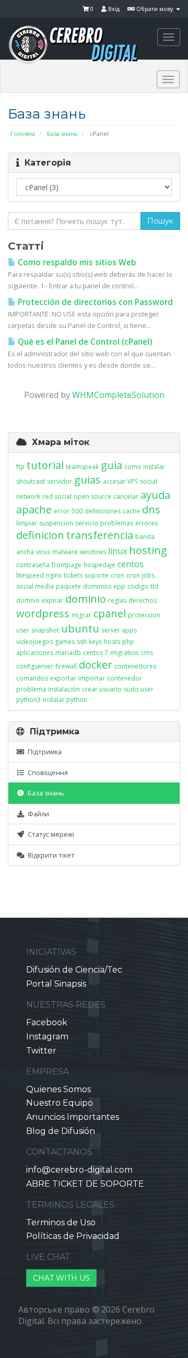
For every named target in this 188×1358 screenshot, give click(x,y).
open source (92, 496)
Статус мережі (49, 834)
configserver (34, 666)
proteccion (144, 615)
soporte (97, 575)
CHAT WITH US (61, 1278)
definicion (40, 535)
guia (111, 465)
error (61, 511)
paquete (68, 586)
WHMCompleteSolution (118, 395)
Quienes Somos (58, 1089)
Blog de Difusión (60, 1131)
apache (34, 509)
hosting (148, 550)
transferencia (99, 535)
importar (91, 678)
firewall (66, 666)
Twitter (41, 1051)
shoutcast (30, 481)
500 (77, 511)
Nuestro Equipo (59, 1103)
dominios (97, 586)
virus (43, 551)
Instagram (47, 1036)
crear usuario (102, 689)
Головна (22, 133)
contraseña (33, 564)
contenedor (124, 678)
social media (35, 586)
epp (119, 586)
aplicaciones (34, 652)
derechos (142, 600)
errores (146, 523)
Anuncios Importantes (72, 1117)
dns (151, 509)
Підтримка (43, 751)
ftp (20, 466)
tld (154, 586)
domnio (28, 600)
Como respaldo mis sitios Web (76, 262)
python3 (28, 699)
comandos (32, 678)
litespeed (30, 575)
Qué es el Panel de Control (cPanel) (84, 341)
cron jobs (140, 575)
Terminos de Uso (61, 1222)
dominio (85, 599)
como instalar (144, 466)
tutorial (45, 465)
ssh (82, 641)
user (22, 630)
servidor (59, 481)
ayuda (155, 495)
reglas (117, 600)
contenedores (135, 666)
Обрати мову (155, 9)
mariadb (68, 652)
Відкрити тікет (50, 855)
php (128, 641)
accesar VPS (120, 481)
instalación (64, 689)
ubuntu (80, 629)
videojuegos (34, 641)
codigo (137, 586)
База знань (62, 133)
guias (87, 480)
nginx (54, 575)
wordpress (42, 613)
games (65, 641)
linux (117, 551)
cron (117, 575)
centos (131, 564)
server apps (119, 630)
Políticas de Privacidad (73, 1236)
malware (65, 551)
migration (124, 652)
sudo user (139, 689)
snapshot (45, 630)
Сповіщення (46, 772)
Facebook (46, 1022)
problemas (116, 523)
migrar (81, 615)
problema (31, 689)
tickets (73, 575)
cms (147, 652)
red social (57, 496)
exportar (63, 678)
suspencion (56, 523)
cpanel (109, 613)
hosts (112, 641)
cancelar (125, 496)
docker (95, 665)
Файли (37, 813)
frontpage (66, 564)
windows (93, 551)
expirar (52, 600)
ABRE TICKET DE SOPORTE (85, 1184)
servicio (86, 523)
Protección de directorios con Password (94, 302)
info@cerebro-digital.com (79, 1170)
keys (95, 641)
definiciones (103, 511)
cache (131, 511)
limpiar (26, 523)
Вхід (113, 9)
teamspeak (82, 466)
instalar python (65, 699)
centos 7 (95, 652)
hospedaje (99, 564)
